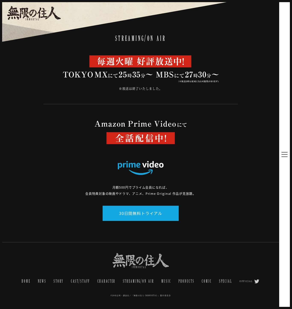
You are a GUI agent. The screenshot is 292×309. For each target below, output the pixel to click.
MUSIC (166, 281)
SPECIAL (225, 281)
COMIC (207, 281)
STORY (58, 281)
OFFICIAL (246, 281)
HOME (26, 281)
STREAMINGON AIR (138, 281)
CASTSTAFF (80, 281)
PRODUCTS (186, 281)
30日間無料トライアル (140, 213)
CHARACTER (106, 281)
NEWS (42, 281)
